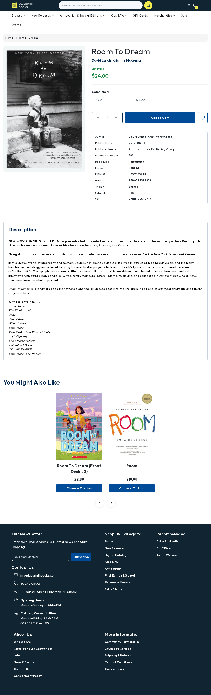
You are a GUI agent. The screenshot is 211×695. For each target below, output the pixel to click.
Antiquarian (113, 569)
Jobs (17, 655)
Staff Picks (164, 548)
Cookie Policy (114, 669)
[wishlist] (79, 423)
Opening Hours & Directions (33, 648)
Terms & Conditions (118, 662)
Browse (17, 15)
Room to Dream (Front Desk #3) (79, 468)
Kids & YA (117, 15)
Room (131, 465)
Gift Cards (140, 15)
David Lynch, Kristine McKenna (116, 60)
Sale (184, 15)
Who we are (22, 642)
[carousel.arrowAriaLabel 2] (100, 503)
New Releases (41, 15)
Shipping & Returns (118, 655)
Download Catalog (118, 648)
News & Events (24, 662)
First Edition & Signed (120, 575)
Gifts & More (114, 589)
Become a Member (118, 582)
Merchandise (163, 15)
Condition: (100, 92)
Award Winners (167, 555)
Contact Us (21, 669)
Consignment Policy (28, 676)
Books (109, 541)
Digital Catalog (116, 555)
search (148, 5)
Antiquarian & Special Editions (81, 15)
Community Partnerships (122, 642)
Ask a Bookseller (168, 541)
